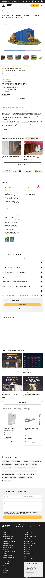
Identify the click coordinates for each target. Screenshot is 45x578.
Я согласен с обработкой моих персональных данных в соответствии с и (20, 513)
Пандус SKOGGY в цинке (9, 428)
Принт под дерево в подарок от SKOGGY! (11, 371)
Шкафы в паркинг (28, 532)
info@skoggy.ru (19, 526)
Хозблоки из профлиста (29, 551)
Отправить (22, 517)
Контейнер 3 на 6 (31, 474)
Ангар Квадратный (6, 467)
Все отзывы (22, 248)
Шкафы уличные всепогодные (30, 536)
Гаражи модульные (7, 543)
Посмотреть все (22, 164)
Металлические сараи (8, 536)
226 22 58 (20, 524)
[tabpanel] (22, 122)
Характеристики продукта (27, 258)
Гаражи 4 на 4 (6, 553)
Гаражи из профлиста (8, 555)
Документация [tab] (19, 107)
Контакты (16, 1)
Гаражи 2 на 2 (6, 549)
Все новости (22, 402)
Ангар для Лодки (26, 461)
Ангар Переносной (6, 471)
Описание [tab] (4, 107)
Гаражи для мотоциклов (8, 547)
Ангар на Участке (32, 467)
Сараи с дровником (7, 538)
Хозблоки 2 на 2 (27, 549)
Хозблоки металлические (29, 543)
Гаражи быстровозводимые (9, 541)
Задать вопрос (22, 304)
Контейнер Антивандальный (25, 477)
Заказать (22, 98)
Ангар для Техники (37, 461)
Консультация (35, 5)
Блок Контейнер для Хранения (29, 471)
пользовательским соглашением (20, 513)
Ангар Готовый (5, 461)
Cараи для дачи (6, 532)
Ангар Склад (16, 471)
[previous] (39, 138)
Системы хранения (8, 561)
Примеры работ (6, 1)
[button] (7, 209)
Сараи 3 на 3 (6, 534)
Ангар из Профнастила (31, 464)
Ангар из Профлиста (19, 464)
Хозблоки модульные (28, 553)
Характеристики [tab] (11, 107)
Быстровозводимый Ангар (8, 474)
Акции (11, 1)
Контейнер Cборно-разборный (9, 477)
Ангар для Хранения (7, 464)
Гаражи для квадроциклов (9, 551)
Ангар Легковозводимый (19, 467)
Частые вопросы (27, 577)
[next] (42, 59)
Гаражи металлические (8, 545)
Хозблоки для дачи (28, 541)
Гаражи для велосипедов (8, 557)
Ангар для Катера (16, 461)
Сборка (16, 258)
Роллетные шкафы (28, 534)
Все (3, 258)
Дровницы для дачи (28, 558)
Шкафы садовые (27, 538)
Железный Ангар (21, 474)
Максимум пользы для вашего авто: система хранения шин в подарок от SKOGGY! (10, 396)
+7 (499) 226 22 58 (26, 1)
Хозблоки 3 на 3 (27, 547)
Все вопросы (22, 308)
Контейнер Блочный (7, 480)
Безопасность (9, 258)
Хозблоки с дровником (29, 545)
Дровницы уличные (28, 556)
